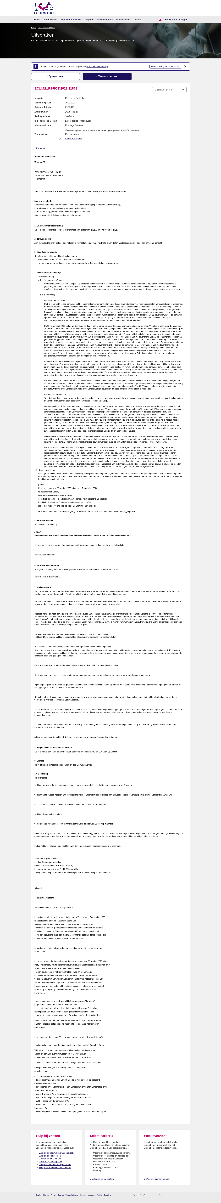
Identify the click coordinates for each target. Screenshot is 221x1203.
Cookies (61, 1195)
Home (36, 19)
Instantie (38, 98)
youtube (185, 1195)
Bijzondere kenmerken (45, 121)
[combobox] (169, 89)
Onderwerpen (50, 19)
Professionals (123, 19)
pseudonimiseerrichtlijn (97, 66)
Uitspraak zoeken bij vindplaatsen (55, 1167)
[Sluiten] (185, 66)
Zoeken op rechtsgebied (50, 1161)
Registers (89, 19)
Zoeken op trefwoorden (50, 1156)
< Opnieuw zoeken (55, 76)
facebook (172, 1195)
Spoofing (83, 1195)
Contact (137, 19)
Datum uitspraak (42, 103)
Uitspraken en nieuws (71, 19)
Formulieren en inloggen (175, 19)
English (39, 1195)
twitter (168, 1195)
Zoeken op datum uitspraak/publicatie (56, 1153)
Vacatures (91, 1195)
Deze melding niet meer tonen (165, 66)
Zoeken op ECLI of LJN (50, 1159)
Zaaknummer (41, 112)
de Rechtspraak (105, 19)
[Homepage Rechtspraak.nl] (43, 7)
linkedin (180, 1195)
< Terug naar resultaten (107, 76)
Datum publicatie (42, 107)
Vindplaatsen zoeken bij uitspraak (55, 1164)
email (153, 1195)
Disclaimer (107, 1195)
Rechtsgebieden (42, 116)
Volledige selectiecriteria (103, 1179)
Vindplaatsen (41, 134)
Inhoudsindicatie (42, 125)
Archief (99, 1195)
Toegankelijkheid (72, 1195)
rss (148, 1195)
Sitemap (46, 1195)
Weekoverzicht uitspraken (158, 1179)
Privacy (53, 1195)
